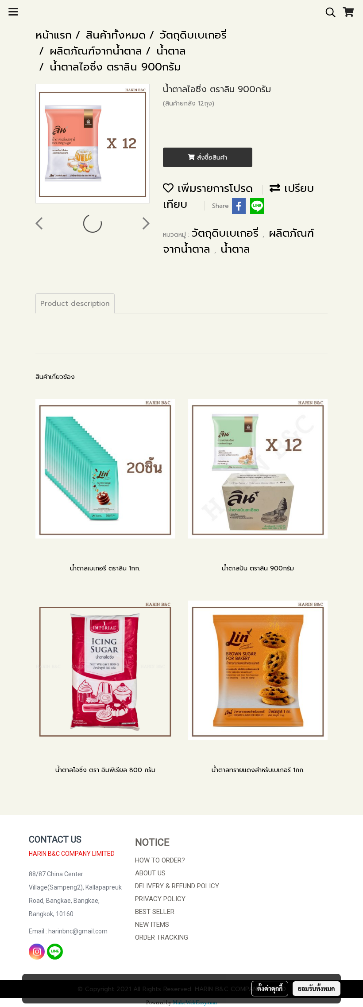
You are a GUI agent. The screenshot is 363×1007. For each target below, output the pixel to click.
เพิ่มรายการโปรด (213, 188)
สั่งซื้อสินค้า (211, 157)
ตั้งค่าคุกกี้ (269, 988)
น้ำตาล (235, 249)
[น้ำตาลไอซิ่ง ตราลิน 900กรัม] (92, 144)
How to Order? (160, 860)
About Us (150, 873)
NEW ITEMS (152, 925)
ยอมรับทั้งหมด (316, 988)
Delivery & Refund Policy (177, 886)
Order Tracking (161, 937)
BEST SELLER (154, 912)
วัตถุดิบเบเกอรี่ (227, 233)
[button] (327, 12)
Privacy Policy (160, 899)
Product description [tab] (75, 303)
